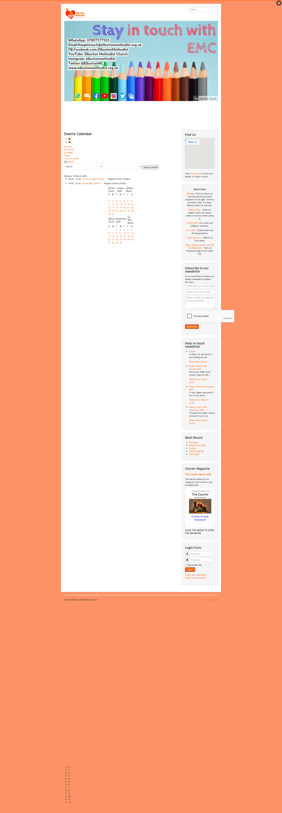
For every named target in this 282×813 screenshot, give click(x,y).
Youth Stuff (192, 222)
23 (109, 210)
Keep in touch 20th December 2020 (198, 408)
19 (121, 207)
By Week (68, 152)
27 (125, 210)
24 (113, 210)
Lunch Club (87, 178)
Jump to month (71, 158)
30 (109, 213)
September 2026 (121, 220)
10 (113, 204)
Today (67, 155)
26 (121, 210)
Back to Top (212, 599)
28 (128, 210)
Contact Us (195, 173)
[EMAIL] (69, 142)
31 (113, 213)
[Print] (69, 139)
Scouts (85, 183)
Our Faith (190, 230)
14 (128, 204)
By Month (68, 149)
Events (190, 193)
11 (117, 204)
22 (132, 207)
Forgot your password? (196, 577)
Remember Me (195, 565)
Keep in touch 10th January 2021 (198, 367)
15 (132, 204)
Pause (192, 351)
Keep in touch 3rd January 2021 (201, 388)
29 (132, 210)
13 (125, 204)
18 (117, 207)
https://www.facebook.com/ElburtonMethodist (199, 246)
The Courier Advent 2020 (198, 474)
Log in (190, 569)
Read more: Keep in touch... (198, 381)
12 (121, 204)
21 (128, 207)
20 (125, 207)
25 (117, 210)
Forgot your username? (196, 574)
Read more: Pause (198, 361)
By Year (68, 146)
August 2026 (120, 189)
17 (113, 207)
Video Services (194, 237)
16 (109, 207)
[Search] (69, 161)
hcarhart (100, 178)
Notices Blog (194, 209)
